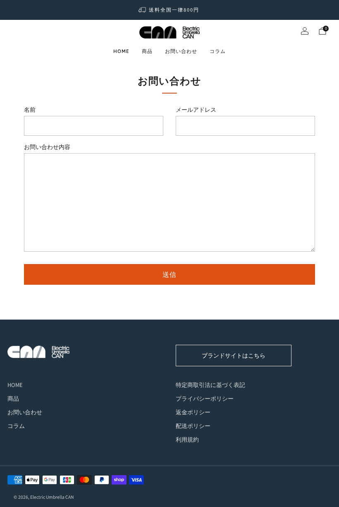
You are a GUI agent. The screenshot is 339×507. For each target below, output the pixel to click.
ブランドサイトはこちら (233, 355)
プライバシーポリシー (205, 398)
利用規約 (187, 439)
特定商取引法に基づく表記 (210, 385)
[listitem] (169, 10)
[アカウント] (305, 31)
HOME (121, 51)
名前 (30, 109)
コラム (218, 51)
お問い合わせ (181, 51)
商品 (147, 51)
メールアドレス (196, 109)
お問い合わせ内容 (47, 147)
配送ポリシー (193, 426)
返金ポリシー (193, 412)
